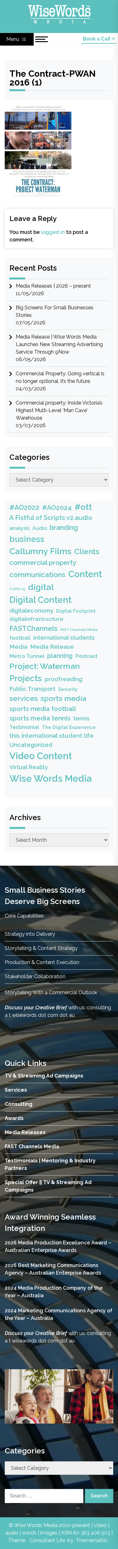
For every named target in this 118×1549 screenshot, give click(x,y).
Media (18, 646)
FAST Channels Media (79, 629)
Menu (13, 39)
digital (41, 587)
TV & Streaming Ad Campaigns (44, 1076)
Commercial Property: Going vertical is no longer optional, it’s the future (60, 377)
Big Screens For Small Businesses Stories (54, 311)
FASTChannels (33, 628)
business (26, 539)
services (23, 698)
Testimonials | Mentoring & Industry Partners (50, 1164)
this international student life (51, 735)
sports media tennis (39, 718)
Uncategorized (31, 744)
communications (37, 575)
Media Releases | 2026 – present (53, 286)
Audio (39, 528)
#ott (83, 507)
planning (60, 655)
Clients (86, 551)
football (20, 638)
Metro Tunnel (26, 656)
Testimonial (24, 727)
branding (64, 528)
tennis (81, 718)
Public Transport (32, 689)
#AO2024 (57, 507)
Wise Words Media (50, 778)
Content (85, 574)
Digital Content (40, 600)
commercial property (42, 562)
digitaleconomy (31, 610)
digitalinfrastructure (36, 619)
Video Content (40, 756)
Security (67, 689)
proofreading (63, 679)
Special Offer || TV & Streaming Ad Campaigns (48, 1186)
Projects (25, 678)
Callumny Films (40, 551)
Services (16, 1090)
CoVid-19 (17, 589)
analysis (19, 528)
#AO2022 (24, 507)
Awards (14, 1118)
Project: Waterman (44, 666)
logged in (53, 232)
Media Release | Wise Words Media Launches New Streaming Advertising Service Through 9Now (59, 344)
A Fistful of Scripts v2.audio (50, 517)
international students (64, 637)
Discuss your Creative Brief (36, 1008)
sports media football (42, 709)
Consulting (18, 1104)
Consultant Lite (47, 1540)
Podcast (87, 656)
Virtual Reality (28, 767)
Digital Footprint (76, 611)
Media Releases (25, 1132)
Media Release (52, 646)
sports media (63, 698)
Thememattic (92, 1540)
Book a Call (97, 38)
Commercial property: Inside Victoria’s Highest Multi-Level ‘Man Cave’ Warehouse (59, 410)
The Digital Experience (69, 727)
